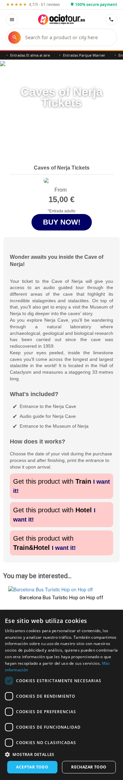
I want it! (64, 548)
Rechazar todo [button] (88, 767)
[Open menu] (12, 19)
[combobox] (68, 37)
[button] (61, 754)
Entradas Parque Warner (81, 55)
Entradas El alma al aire (27, 55)
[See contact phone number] (111, 19)
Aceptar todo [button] (32, 767)
